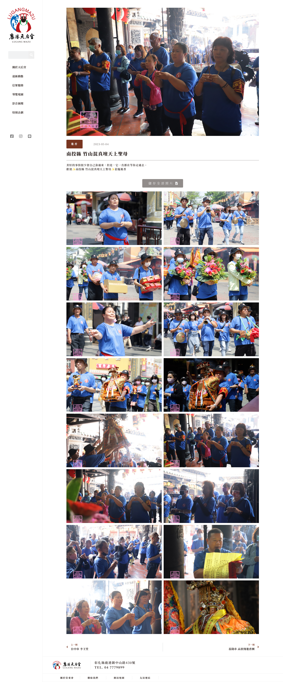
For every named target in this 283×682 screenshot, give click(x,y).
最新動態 (17, 76)
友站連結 (145, 677)
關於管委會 (67, 677)
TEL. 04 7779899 (110, 667)
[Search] (31, 55)
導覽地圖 (17, 94)
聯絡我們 (93, 677)
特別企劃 (17, 112)
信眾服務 (17, 85)
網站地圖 (119, 677)
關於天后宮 (19, 67)
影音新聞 (17, 103)
